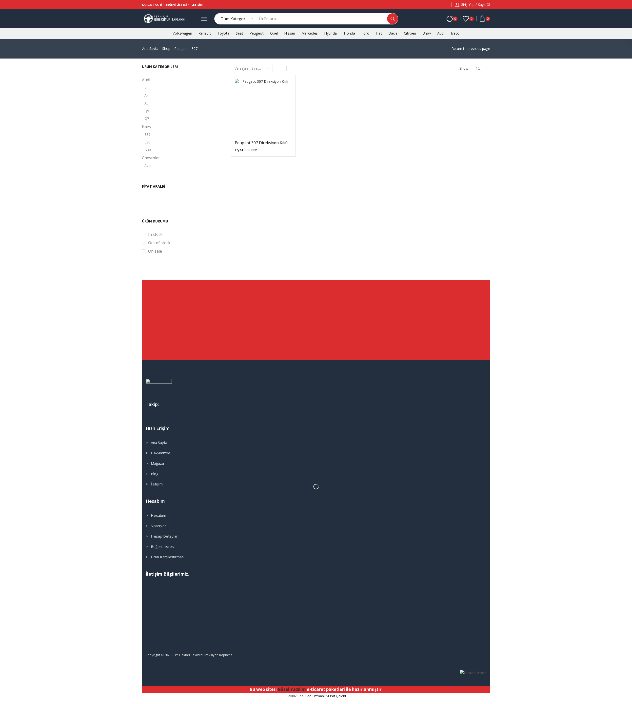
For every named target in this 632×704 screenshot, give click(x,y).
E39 (147, 134)
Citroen (410, 33)
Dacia (392, 33)
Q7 (146, 118)
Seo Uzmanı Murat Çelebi (325, 696)
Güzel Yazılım (292, 689)
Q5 (146, 110)
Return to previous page (471, 48)
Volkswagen (182, 33)
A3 (146, 87)
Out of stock (159, 242)
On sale (155, 251)
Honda (349, 33)
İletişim (197, 4)
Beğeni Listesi (176, 4)
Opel (274, 33)
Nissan (289, 33)
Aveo (148, 165)
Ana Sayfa (150, 48)
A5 (146, 103)
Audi (440, 33)
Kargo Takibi (152, 4)
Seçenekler (258, 109)
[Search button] (392, 18)
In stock (155, 234)
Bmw (426, 33)
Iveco (455, 33)
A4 (146, 95)
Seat (239, 33)
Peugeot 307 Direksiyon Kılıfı (261, 142)
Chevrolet (151, 158)
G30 (147, 149)
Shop (166, 48)
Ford (365, 33)
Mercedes (309, 33)
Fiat (379, 33)
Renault (204, 33)
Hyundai (330, 33)
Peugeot (257, 33)
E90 (147, 142)
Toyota (223, 33)
